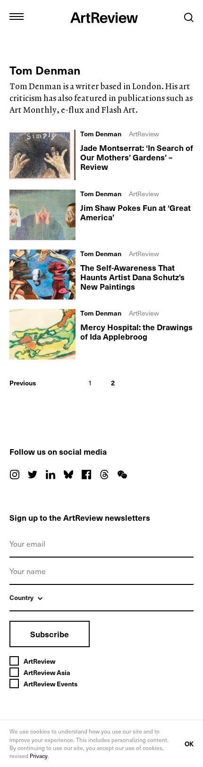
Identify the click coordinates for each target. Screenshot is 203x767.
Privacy (39, 755)
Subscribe (49, 634)
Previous (22, 383)
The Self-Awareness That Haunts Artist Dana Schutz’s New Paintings (132, 276)
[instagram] (15, 475)
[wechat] (122, 475)
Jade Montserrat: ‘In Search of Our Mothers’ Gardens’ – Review (136, 157)
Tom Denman (100, 134)
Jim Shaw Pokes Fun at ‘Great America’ (135, 212)
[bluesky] (68, 475)
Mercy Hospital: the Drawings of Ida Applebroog (136, 331)
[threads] (104, 475)
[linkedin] (50, 475)
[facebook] (86, 475)
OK (189, 744)
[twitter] (33, 475)
